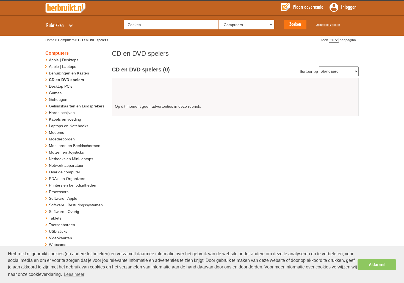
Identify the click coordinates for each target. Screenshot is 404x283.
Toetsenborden (62, 225)
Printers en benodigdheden (72, 185)
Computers (66, 40)
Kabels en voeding (65, 119)
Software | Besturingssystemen (76, 205)
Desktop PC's (60, 86)
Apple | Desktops (63, 60)
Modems (56, 132)
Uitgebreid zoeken (328, 24)
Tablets (55, 218)
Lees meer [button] (74, 274)
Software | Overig (64, 211)
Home (49, 40)
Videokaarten (60, 238)
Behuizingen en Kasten (69, 73)
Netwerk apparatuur (66, 165)
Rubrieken (55, 25)
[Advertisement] (235, 93)
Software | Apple (63, 198)
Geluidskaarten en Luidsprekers (76, 106)
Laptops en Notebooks (68, 126)
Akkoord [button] (377, 264)
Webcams (57, 244)
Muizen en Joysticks (66, 152)
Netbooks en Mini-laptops (71, 159)
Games (55, 93)
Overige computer (64, 172)
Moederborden (62, 139)
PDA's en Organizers (67, 178)
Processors (58, 192)
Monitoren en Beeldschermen (74, 145)
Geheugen (58, 99)
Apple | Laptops (62, 66)
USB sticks (58, 231)
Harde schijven (62, 112)
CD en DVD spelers (66, 79)
